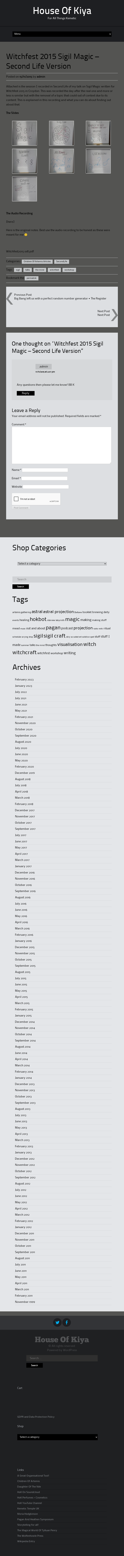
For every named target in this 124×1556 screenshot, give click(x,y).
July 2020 (21, 748)
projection (83, 628)
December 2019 (25, 773)
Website (17, 487)
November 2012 (25, 1165)
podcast (67, 628)
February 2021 (24, 717)
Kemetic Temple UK (28, 1509)
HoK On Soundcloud (28, 1492)
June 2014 (21, 1053)
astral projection (58, 612)
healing (24, 620)
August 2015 (22, 972)
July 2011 (20, 1264)
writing (70, 653)
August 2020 (23, 742)
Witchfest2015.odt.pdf (20, 251)
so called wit (76, 637)
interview (51, 620)
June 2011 (21, 1271)
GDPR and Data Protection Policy (35, 1417)
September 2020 (25, 735)
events (15, 620)
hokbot (38, 619)
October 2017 (23, 823)
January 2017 (23, 866)
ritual (107, 628)
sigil (18, 270)
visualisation (70, 645)
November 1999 (25, 1302)
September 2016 (25, 891)
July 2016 (20, 903)
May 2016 (21, 916)
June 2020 (21, 754)
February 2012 (24, 1221)
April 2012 (21, 1208)
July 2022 (21, 692)
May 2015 (21, 991)
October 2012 (23, 1171)
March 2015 (22, 1003)
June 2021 (21, 704)
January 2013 (23, 1152)
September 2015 (25, 966)
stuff (97, 637)
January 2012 (23, 1227)
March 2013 (22, 1140)
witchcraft (24, 652)
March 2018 (22, 798)
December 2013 (25, 1084)
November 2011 (24, 1240)
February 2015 (24, 1009)
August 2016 (23, 897)
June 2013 (21, 1121)
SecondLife (61, 262)
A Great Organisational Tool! (33, 1476)
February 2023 (24, 679)
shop (31, 637)
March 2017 (22, 860)
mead (16, 628)
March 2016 (22, 928)
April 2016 (21, 922)
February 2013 (24, 1146)
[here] (10, 222)
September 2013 (25, 1103)
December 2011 (24, 1233)
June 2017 (21, 841)
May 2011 (20, 1277)
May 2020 (21, 760)
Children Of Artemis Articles (37, 262)
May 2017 (21, 847)
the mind (39, 270)
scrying (25, 637)
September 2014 (25, 1040)
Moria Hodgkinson (27, 1514)
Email (16, 478)
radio (95, 629)
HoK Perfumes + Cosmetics (32, 1498)
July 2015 (20, 978)
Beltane (78, 612)
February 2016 (24, 935)
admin (41, 76)
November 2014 (25, 1028)
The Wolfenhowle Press (30, 1536)
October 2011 (23, 1246)
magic (72, 619)
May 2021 (21, 710)
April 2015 (21, 997)
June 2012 (21, 1196)
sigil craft (55, 636)
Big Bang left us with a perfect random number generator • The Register (60, 298)
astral (37, 612)
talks (27, 270)
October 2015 (23, 959)
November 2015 (25, 953)
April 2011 (21, 1283)
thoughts (51, 645)
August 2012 (22, 1183)
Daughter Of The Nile (29, 1487)
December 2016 (25, 872)
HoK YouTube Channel (29, 1503)
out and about (35, 628)
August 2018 (23, 779)
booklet (87, 612)
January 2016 (23, 941)
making (85, 620)
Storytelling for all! (28, 1525)
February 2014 (24, 1071)
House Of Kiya (62, 11)
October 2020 (23, 729)
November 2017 (25, 816)
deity (106, 612)
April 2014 (21, 1059)
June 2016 (21, 910)
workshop (69, 270)
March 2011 (22, 1289)
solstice (86, 637)
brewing (97, 612)
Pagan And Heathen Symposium (35, 1519)
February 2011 (24, 1295)
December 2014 (25, 1022)
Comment (19, 424)
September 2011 (25, 1252)
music (23, 629)
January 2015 (23, 1015)
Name (16, 470)
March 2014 (22, 1065)
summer (25, 645)
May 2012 (21, 1202)
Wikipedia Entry (26, 1541)
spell (92, 637)
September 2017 (25, 829)
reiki (101, 629)
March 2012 (22, 1215)
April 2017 (21, 854)
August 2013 (22, 1109)
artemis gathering (21, 612)
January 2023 (23, 686)
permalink (31, 278)
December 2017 (25, 810)
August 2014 (22, 1047)
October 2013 (23, 1096)
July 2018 (20, 785)
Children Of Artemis (28, 1481)
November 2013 (25, 1090)
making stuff (99, 620)
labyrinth (60, 620)
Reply (25, 393)
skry (68, 637)
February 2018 (24, 804)
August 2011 (22, 1258)
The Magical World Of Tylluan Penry (37, 1530)
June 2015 (21, 984)
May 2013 (21, 1127)
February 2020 (24, 766)
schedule (16, 637)
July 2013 (20, 1115)
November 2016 (25, 878)
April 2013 (21, 1134)
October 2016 (23, 885)
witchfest (54, 270)
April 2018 (21, 791)
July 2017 (20, 835)
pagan (53, 628)
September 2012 (25, 1177)
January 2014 (23, 1078)
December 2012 (25, 1159)
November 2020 (25, 723)
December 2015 (25, 947)
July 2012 (20, 1190)
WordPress (70, 1350)
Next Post (104, 315)
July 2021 (20, 698)
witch (89, 644)
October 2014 (23, 1034)
